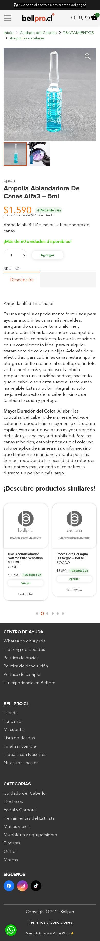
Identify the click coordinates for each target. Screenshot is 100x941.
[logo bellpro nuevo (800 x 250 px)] (38, 18)
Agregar (48, 255)
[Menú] (7, 18)
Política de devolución (26, 666)
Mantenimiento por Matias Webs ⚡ (50, 933)
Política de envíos (21, 658)
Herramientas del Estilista (29, 818)
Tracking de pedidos (24, 649)
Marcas (11, 860)
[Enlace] (81, 18)
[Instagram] (22, 886)
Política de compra (22, 674)
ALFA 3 (9, 181)
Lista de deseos (19, 738)
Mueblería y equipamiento (30, 835)
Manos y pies (17, 826)
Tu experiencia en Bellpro (29, 683)
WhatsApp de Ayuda (25, 641)
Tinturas (12, 843)
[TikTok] (36, 886)
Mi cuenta (14, 730)
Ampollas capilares (27, 38)
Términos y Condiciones (50, 922)
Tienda (11, 713)
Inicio (9, 33)
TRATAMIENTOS (78, 33)
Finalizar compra (20, 746)
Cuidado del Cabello (38, 33)
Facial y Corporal (20, 810)
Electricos (13, 801)
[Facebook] (9, 886)
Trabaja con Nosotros (25, 755)
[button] (87, 56)
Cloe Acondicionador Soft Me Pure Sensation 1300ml (25, 558)
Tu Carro (12, 721)
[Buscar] (73, 18)
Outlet (10, 851)
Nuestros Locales (21, 763)
